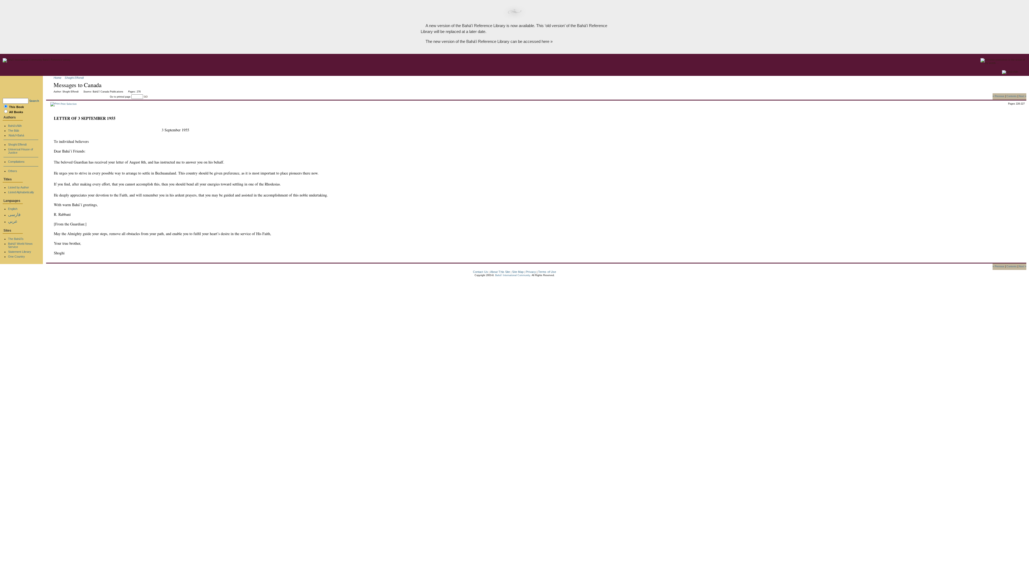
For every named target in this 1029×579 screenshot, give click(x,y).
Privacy (531, 271)
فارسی (14, 214)
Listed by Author (18, 187)
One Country (16, 256)
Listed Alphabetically (21, 192)
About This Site (500, 271)
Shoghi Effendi (74, 77)
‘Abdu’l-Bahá (16, 135)
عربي (13, 221)
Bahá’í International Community (512, 275)
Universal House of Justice (20, 151)
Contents (1011, 96)
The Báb (13, 130)
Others (12, 171)
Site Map (518, 271)
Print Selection (68, 104)
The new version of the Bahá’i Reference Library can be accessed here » (489, 41)
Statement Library (19, 251)
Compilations (16, 161)
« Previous (998, 96)
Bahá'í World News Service (20, 245)
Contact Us (480, 271)
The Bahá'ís (16, 238)
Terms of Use (547, 271)
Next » (1022, 96)
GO (146, 96)
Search (34, 100)
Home (57, 77)
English (12, 208)
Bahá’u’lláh (15, 125)
